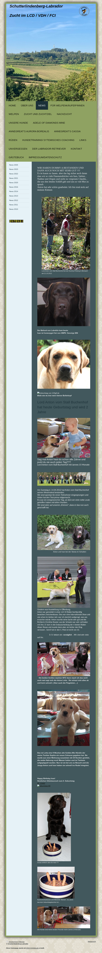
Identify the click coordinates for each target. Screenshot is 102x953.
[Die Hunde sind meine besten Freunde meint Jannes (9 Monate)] (63, 917)
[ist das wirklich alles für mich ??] (54, 827)
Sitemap (22, 942)
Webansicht (92, 941)
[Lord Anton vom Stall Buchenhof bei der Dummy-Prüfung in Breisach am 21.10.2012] (66, 233)
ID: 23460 (41, 783)
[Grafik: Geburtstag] (63, 786)
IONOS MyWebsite (32, 948)
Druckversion (13, 942)
